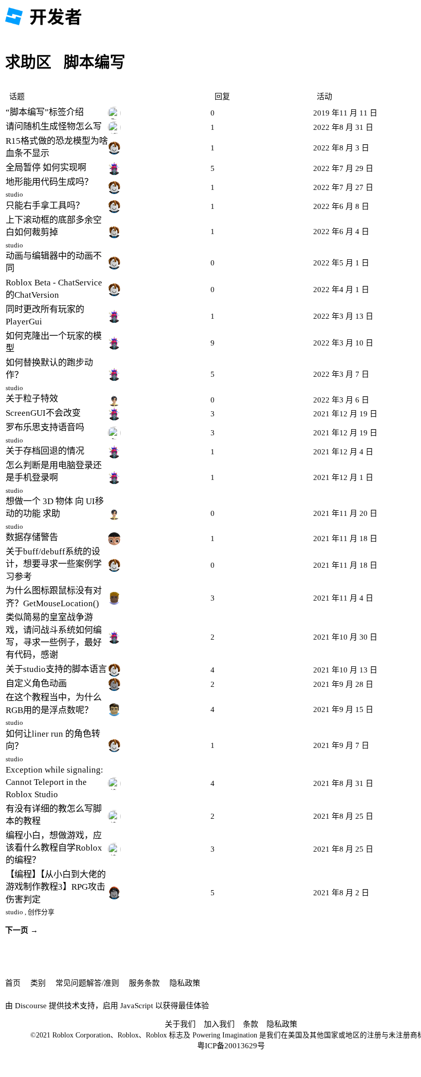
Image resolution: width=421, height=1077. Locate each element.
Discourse (31, 1006)
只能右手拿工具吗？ (45, 205)
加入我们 (219, 1024)
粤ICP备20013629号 (231, 1046)
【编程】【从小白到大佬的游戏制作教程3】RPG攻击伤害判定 (56, 887)
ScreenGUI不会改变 (43, 413)
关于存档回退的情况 (45, 451)
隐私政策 (184, 983)
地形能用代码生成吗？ (49, 182)
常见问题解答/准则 (87, 983)
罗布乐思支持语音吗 (45, 427)
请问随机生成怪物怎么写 (54, 126)
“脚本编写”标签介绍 (45, 112)
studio (14, 194)
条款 (250, 1024)
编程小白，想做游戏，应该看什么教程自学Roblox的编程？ (54, 848)
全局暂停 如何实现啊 (46, 167)
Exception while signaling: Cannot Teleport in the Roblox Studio (54, 782)
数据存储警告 (32, 537)
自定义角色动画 (36, 683)
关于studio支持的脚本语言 (56, 669)
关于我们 (180, 1024)
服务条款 (144, 983)
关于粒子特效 (32, 398)
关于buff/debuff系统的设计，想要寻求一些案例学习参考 (54, 564)
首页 (13, 983)
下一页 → (21, 930)
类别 (38, 983)
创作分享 (41, 912)
